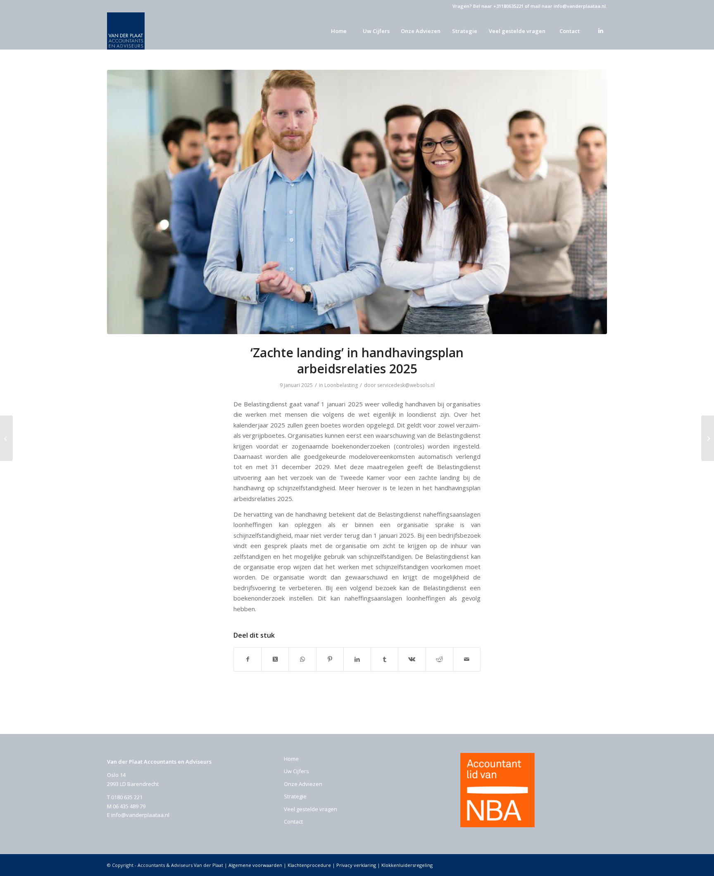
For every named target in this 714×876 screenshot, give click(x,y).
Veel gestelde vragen (310, 809)
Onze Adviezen (303, 784)
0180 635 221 (127, 797)
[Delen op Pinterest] (330, 659)
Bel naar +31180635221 (498, 6)
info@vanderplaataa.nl (140, 815)
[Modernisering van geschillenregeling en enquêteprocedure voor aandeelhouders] (707, 438)
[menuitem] (338, 31)
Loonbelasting (341, 385)
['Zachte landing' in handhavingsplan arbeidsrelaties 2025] (357, 202)
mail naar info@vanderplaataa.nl (568, 6)
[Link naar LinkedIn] (601, 30)
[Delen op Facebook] (247, 659)
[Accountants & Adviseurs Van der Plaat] (126, 31)
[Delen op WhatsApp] (302, 659)
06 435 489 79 (129, 806)
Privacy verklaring (356, 865)
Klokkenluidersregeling (407, 865)
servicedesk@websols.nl (406, 385)
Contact (293, 821)
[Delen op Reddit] (439, 659)
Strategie (295, 796)
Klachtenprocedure (309, 865)
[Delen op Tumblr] (384, 659)
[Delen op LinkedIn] (357, 659)
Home (291, 758)
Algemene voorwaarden (255, 865)
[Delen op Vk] (411, 659)
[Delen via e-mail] (466, 659)
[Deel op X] (275, 659)
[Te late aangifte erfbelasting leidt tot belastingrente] (6, 438)
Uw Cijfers (296, 771)
